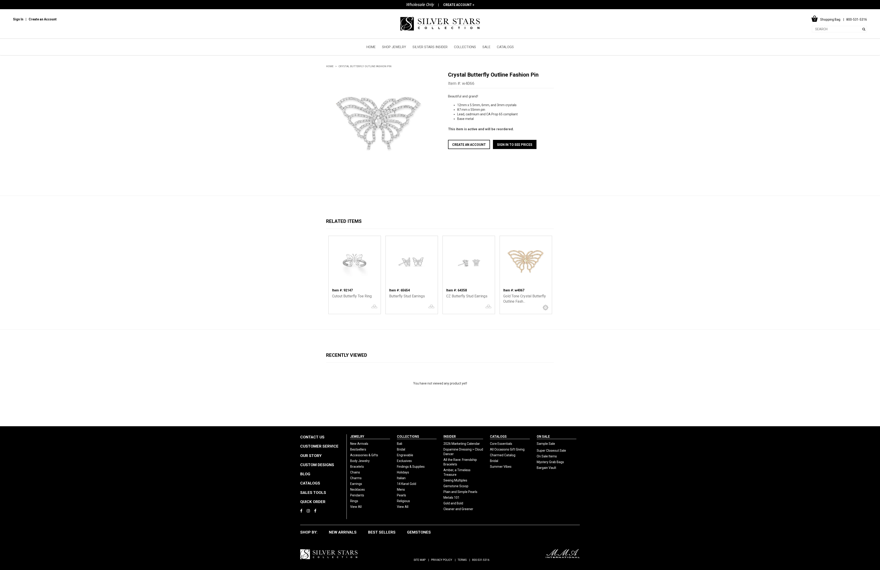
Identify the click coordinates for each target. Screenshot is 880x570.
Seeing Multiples (455, 480)
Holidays (403, 472)
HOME (371, 47)
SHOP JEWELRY (394, 47)
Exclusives (404, 461)
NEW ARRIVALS (343, 532)
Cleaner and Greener (458, 509)
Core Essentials (501, 443)
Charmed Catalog (502, 455)
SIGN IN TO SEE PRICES (514, 145)
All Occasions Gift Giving (507, 449)
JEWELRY (357, 436)
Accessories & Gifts (364, 455)
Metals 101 (451, 497)
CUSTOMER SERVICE (319, 446)
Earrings (356, 484)
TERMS (462, 560)
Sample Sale (546, 443)
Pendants (357, 495)
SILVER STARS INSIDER (430, 47)
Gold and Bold (453, 503)
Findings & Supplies (411, 466)
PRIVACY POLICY (441, 560)
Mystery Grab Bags (550, 462)
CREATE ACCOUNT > (458, 5)
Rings (354, 501)
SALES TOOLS (313, 492)
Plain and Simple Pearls (460, 492)
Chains (355, 472)
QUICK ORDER (312, 501)
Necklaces (357, 489)
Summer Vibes (501, 466)
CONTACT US (312, 437)
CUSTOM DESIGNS (317, 464)
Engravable (405, 455)
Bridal (401, 449)
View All (356, 507)
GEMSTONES (419, 532)
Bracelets (357, 466)
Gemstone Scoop (455, 486)
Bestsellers (358, 449)
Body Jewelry (360, 461)
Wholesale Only (420, 4)
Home (329, 66)
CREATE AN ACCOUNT (469, 145)
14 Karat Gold (406, 484)
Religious (403, 501)
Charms (356, 478)
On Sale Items (547, 456)
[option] (379, 124)
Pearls (401, 495)
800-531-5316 (481, 560)
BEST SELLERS (382, 532)
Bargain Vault (546, 468)
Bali (399, 443)
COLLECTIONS (465, 47)
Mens (401, 489)
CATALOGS (505, 47)
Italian (401, 478)
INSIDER (449, 436)
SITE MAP (420, 560)
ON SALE (543, 436)
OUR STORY (311, 455)
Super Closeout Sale (551, 450)
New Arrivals (359, 443)
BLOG (305, 474)
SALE (486, 47)
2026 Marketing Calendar (461, 443)
